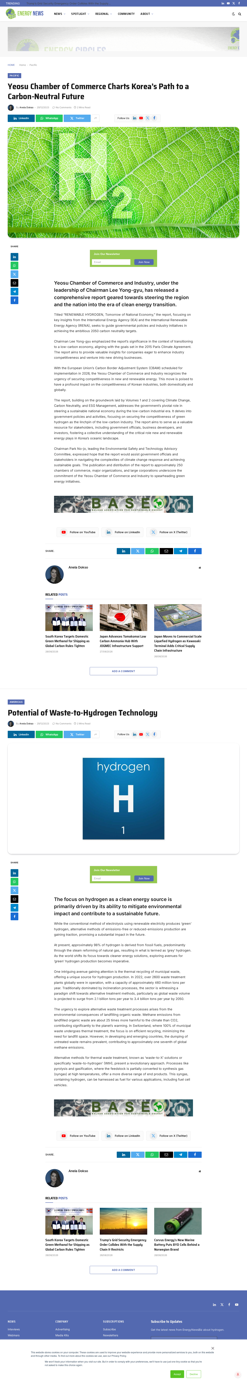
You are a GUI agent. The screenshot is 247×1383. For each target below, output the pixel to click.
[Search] (239, 14)
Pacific (33, 64)
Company (61, 1321)
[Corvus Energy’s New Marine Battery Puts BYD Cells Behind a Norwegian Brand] (178, 1221)
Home (22, 64)
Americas (16, 701)
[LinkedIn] (14, 257)
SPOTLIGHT (78, 13)
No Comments (63, 107)
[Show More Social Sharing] (95, 118)
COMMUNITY (126, 13)
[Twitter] (14, 274)
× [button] (213, 1347)
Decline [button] (194, 1374)
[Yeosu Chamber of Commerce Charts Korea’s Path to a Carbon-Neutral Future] (123, 182)
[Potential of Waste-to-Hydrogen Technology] (123, 798)
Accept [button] (177, 1374)
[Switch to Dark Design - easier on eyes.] (233, 13)
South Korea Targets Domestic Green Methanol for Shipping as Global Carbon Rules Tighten (67, 641)
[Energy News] (25, 14)
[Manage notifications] (238, 1374)
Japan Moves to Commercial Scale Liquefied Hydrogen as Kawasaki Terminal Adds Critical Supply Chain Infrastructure (178, 643)
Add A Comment (123, 671)
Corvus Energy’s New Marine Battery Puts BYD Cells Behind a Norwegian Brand (177, 1245)
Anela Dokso (26, 107)
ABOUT (145, 13)
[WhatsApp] (14, 265)
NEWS (58, 13)
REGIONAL (102, 13)
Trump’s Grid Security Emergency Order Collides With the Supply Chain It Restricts (69, 3)
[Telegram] (14, 291)
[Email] (14, 283)
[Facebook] (14, 300)
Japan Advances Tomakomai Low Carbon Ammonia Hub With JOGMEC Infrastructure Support (123, 641)
